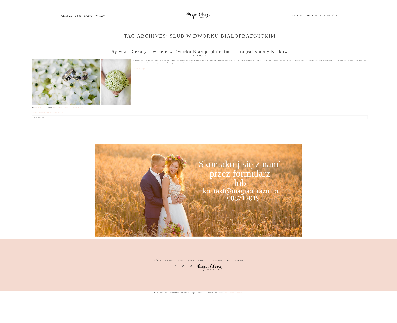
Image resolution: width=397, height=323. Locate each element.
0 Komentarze (47, 112)
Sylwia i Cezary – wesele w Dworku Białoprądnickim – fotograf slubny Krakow (200, 51)
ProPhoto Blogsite (234, 293)
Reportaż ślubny (77, 107)
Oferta (88, 16)
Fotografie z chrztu (61, 107)
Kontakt (100, 16)
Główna (157, 260)
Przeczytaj (311, 15)
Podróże (332, 15)
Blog (323, 15)
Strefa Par (298, 15)
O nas (78, 16)
